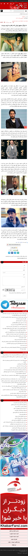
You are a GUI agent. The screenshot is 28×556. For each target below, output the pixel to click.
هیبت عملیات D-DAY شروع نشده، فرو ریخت (18, 324)
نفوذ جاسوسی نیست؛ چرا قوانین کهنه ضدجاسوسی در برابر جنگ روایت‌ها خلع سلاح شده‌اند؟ (14, 376)
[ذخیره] (4, 22)
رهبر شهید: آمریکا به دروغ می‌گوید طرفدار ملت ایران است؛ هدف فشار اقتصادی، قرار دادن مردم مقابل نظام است (14, 314)
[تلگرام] (14, 305)
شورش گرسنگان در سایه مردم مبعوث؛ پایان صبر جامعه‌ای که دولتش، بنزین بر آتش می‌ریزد (14, 390)
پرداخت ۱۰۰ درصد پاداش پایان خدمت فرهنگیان (18, 424)
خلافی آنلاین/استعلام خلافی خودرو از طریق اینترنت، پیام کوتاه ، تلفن (14, 426)
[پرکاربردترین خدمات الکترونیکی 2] (14, 454)
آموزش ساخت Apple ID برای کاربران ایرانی (19, 420)
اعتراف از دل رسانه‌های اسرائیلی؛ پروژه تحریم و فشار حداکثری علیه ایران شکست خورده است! (14, 336)
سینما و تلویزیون (15, 21)
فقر (18, 242)
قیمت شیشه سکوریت (14, 534)
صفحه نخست (25, 21)
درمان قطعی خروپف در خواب (14, 542)
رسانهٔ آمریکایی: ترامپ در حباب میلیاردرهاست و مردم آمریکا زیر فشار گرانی (13, 379)
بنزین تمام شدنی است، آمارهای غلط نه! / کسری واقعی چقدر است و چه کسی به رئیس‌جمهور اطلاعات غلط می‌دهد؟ (14, 386)
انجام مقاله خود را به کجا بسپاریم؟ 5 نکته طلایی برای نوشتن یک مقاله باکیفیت (14, 361)
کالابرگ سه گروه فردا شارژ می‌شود (20, 339)
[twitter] (4, 3)
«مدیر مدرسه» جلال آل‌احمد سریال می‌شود (20, 14)
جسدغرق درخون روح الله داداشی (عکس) (19, 428)
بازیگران (21, 242)
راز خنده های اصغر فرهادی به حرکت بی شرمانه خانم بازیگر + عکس (14, 422)
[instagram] (11, 3)
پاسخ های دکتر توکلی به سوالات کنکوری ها (18, 430)
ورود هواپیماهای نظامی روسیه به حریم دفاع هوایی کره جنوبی (15, 332)
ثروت (16, 242)
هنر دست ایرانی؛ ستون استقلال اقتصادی (19, 322)
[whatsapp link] (18, 253)
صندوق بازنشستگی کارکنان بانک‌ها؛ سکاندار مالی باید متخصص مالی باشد (14, 341)
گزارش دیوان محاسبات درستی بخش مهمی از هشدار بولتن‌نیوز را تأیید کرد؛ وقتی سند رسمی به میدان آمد (13, 318)
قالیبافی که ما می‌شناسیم (22, 364)
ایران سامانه (20, 553)
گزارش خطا (14, 247)
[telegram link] (15, 253)
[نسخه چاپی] (1, 22)
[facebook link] (12, 253)
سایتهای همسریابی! (22, 414)
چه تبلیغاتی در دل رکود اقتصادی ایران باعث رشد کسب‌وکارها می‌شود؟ (14, 354)
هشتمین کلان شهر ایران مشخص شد (20, 402)
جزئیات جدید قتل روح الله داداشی (20, 418)
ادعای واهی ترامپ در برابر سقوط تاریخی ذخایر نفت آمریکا (16, 326)
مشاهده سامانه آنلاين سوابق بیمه (20, 410)
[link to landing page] (21, 5)
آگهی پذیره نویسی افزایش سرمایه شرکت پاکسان (18, 368)
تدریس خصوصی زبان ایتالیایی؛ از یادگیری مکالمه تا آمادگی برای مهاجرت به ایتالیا (13, 357)
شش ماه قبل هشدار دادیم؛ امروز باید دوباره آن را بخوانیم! (16, 334)
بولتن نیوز (20, 53)
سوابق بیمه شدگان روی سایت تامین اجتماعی (18, 404)
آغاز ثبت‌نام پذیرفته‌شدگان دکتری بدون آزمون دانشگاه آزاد (16, 343)
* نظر (24, 274)
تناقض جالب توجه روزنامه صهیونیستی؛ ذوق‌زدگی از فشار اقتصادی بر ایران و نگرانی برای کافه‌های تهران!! (13, 396)
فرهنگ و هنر (20, 21)
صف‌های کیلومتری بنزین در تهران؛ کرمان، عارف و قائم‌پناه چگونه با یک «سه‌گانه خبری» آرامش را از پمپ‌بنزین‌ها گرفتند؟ (14, 329)
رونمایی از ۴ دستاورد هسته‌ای (21, 320)
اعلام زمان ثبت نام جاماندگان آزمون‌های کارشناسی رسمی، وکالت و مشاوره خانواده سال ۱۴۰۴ (13, 348)
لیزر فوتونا (14, 545)
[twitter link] (9, 253)
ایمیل (24, 270)
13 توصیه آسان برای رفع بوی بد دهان (20, 408)
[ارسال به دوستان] (2, 22)
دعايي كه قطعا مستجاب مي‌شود (20, 416)
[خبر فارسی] (14, 502)
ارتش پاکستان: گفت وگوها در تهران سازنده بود (18, 393)
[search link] (2, 11)
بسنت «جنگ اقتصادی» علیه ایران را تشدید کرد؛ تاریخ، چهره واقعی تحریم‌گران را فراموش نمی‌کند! (15, 372)
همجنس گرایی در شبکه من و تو (20, 406)
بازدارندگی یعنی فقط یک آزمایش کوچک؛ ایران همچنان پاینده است (15, 369)
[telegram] (7, 3)
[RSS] (1, 3)
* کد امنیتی (23, 286)
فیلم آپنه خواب (14, 539)
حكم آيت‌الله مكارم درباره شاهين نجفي (19, 412)
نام (24, 265)
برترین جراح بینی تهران (14, 531)
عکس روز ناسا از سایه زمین (21, 366)
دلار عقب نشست (23, 345)
